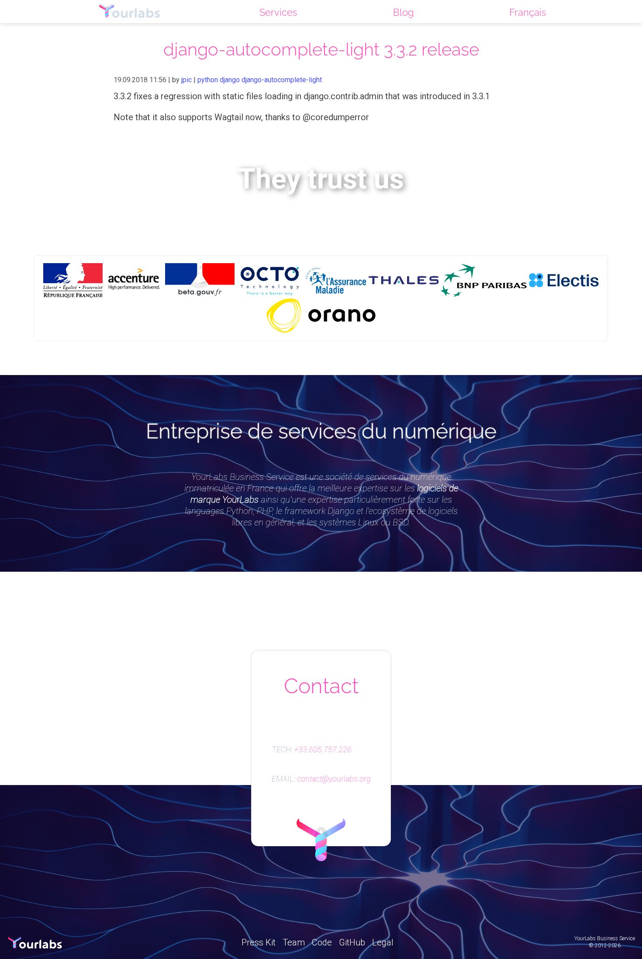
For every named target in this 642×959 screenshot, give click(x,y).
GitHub (352, 942)
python (207, 80)
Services (278, 12)
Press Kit (259, 942)
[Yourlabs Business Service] (130, 11)
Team (294, 942)
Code (322, 942)
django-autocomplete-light (282, 80)
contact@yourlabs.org (334, 779)
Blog (403, 12)
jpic (186, 80)
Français (527, 12)
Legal (382, 942)
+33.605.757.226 (323, 749)
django (230, 80)
